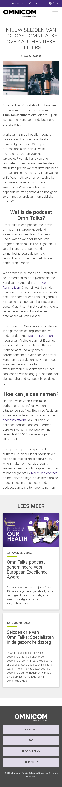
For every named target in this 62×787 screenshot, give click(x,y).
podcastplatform (14, 420)
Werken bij (18, 3)
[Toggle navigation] (55, 13)
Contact (34, 3)
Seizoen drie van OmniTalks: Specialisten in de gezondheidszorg (30, 637)
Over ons (31, 729)
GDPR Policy (31, 762)
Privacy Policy (31, 751)
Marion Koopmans (41, 336)
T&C (31, 740)
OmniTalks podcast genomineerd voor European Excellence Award (27, 569)
